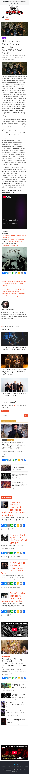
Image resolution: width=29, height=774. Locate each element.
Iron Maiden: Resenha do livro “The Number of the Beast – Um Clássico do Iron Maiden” (14, 687)
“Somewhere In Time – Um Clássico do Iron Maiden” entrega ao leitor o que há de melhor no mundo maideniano (14, 662)
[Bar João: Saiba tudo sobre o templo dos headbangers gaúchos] (5, 592)
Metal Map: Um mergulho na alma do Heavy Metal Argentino (19, 475)
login (14, 405)
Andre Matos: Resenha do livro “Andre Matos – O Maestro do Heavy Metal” (16, 703)
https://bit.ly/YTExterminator (16, 239)
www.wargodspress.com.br (10, 245)
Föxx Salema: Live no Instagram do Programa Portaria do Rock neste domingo (14, 283)
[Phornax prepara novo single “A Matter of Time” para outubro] (14, 378)
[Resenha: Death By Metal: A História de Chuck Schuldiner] (5, 534)
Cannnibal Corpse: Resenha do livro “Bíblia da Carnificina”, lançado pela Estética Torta (15, 721)
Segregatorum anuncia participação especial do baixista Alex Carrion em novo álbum (13, 508)
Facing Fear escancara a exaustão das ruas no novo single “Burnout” (17, 2)
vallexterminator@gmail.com (15, 241)
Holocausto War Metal (14, 57)
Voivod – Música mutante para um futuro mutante (18, 466)
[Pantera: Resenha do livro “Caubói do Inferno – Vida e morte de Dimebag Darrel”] (6, 693)
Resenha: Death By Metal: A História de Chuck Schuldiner (18, 538)
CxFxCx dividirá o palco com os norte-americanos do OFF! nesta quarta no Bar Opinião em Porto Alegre (14, 371)
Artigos (4, 440)
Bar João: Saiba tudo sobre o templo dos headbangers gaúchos (13, 597)
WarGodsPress (19, 55)
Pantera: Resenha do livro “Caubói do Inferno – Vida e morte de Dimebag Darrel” (19, 696)
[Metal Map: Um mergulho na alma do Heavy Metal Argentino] (6, 473)
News (4, 38)
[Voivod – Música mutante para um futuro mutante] (6, 465)
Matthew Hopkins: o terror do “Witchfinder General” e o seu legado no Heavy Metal (14, 445)
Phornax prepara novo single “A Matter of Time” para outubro (14, 394)
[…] (19, 521)
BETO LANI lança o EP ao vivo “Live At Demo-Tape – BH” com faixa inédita (14, 348)
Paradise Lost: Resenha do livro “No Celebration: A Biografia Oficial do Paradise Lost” (15, 712)
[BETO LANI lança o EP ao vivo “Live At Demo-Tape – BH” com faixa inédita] (14, 332)
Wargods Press (11, 59)
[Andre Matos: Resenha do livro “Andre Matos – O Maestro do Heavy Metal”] (3, 702)
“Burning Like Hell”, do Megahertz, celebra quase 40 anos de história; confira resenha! (19, 485)
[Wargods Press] (3, 17)
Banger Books (6, 656)
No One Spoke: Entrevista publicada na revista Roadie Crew (13, 567)
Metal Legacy (10, 440)
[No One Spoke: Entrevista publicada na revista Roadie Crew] (5, 562)
